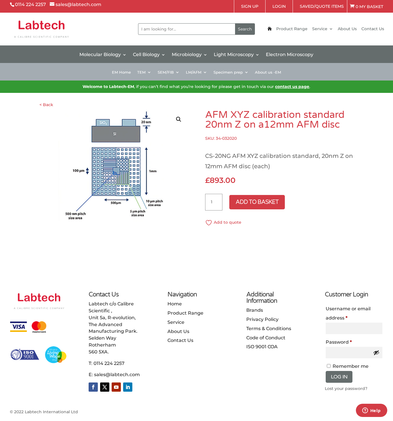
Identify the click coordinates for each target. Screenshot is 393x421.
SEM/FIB (166, 72)
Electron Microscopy (289, 55)
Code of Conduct (265, 337)
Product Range (292, 29)
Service (319, 29)
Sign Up (249, 6)
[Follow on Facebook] (93, 387)
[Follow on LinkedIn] (127, 387)
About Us (347, 29)
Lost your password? (346, 388)
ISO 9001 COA (262, 346)
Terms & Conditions (268, 328)
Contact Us (372, 29)
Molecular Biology (100, 55)
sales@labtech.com (117, 374)
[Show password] (376, 352)
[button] (178, 119)
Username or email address (348, 313)
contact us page (292, 86)
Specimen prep (228, 72)
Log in (339, 377)
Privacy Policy (262, 319)
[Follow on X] (104, 387)
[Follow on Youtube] (116, 387)
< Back (46, 104)
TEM (141, 72)
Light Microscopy (234, 55)
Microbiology (187, 55)
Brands (254, 310)
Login (279, 6)
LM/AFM (193, 72)
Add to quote (227, 222)
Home (174, 304)
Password (339, 342)
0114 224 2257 (109, 363)
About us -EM (268, 72)
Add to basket (257, 202)
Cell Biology (146, 55)
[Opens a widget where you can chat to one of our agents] (371, 411)
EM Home (121, 72)
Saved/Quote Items (322, 6)
